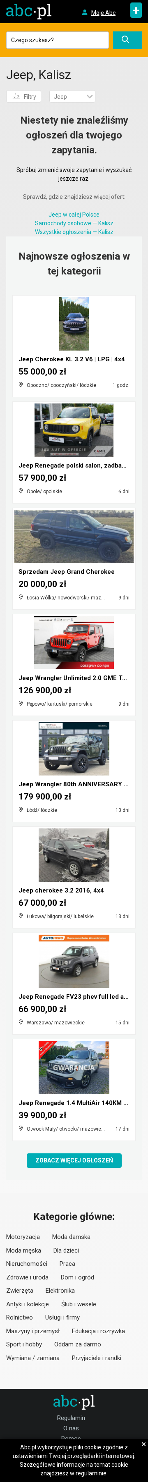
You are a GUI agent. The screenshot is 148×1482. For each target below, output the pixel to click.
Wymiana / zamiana (33, 1358)
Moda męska (23, 1250)
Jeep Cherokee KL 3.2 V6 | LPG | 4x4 (71, 359)
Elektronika (60, 1290)
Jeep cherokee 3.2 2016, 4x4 (61, 890)
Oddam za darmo (77, 1344)
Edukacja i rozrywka (98, 1331)
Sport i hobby (24, 1344)
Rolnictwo (19, 1317)
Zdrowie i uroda (27, 1277)
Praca (67, 1263)
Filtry (30, 96)
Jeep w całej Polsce (74, 214)
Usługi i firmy (62, 1317)
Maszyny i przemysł (33, 1331)
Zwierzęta (19, 1290)
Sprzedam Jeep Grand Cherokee (66, 571)
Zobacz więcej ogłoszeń (74, 1160)
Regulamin (71, 1418)
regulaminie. (92, 1473)
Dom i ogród (77, 1277)
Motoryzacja (23, 1237)
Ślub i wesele (78, 1304)
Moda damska (71, 1237)
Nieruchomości (26, 1263)
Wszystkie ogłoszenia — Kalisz (74, 232)
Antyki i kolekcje (27, 1304)
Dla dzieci (66, 1250)
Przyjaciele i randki (96, 1358)
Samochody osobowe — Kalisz (74, 223)
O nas (71, 1428)
